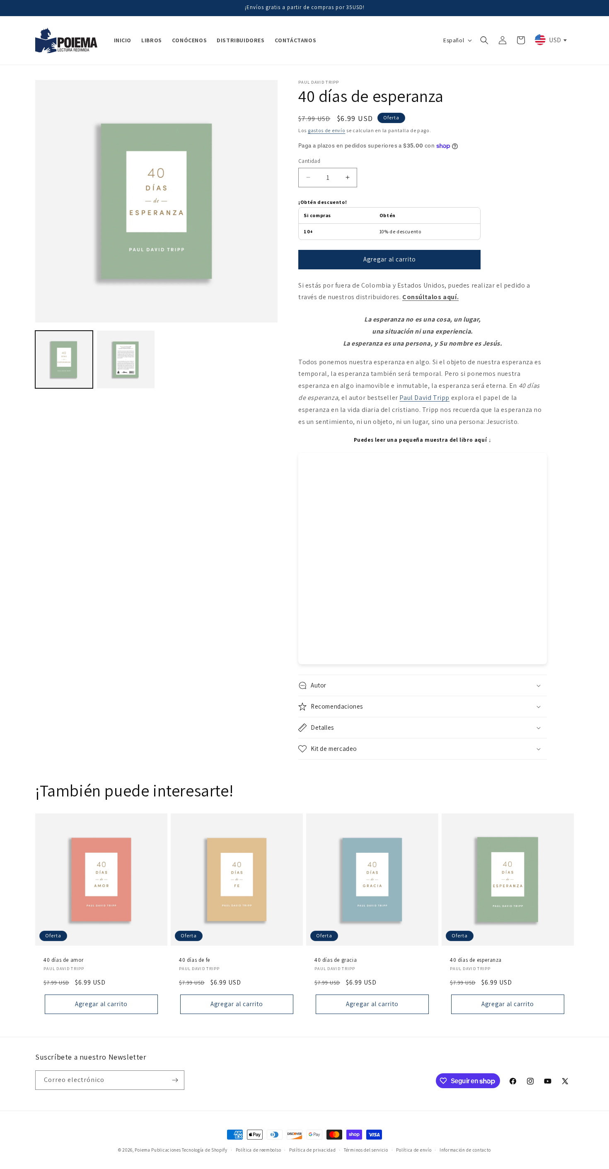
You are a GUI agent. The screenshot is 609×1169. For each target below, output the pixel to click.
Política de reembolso (258, 1150)
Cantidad (309, 161)
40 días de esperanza (476, 960)
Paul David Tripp (424, 397)
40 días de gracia (335, 960)
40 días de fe (194, 960)
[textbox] (550, 39)
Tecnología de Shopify (204, 1150)
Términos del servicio (366, 1150)
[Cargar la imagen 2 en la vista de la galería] (126, 359)
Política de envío (413, 1150)
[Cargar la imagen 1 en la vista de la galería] (64, 359)
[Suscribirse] (175, 1080)
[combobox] (550, 39)
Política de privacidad (312, 1150)
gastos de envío (327, 130)
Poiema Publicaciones (158, 1150)
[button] (484, 40)
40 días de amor (64, 960)
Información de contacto (465, 1150)
